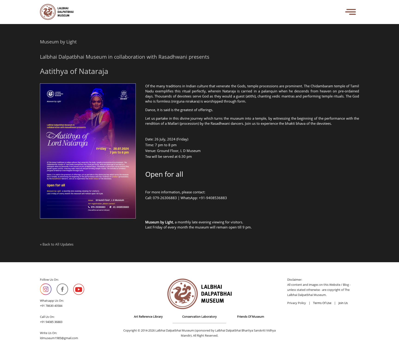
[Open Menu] (350, 12)
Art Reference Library (148, 316)
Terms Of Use (322, 303)
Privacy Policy (296, 303)
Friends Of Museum (250, 316)
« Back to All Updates (56, 244)
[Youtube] (79, 289)
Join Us (343, 303)
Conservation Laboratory (199, 316)
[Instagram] (45, 289)
